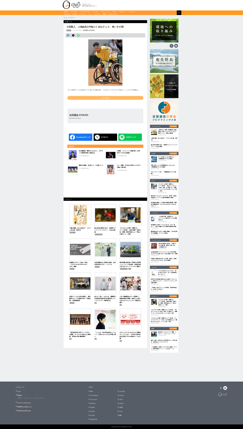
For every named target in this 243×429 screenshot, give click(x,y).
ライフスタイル (85, 11)
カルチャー (122, 11)
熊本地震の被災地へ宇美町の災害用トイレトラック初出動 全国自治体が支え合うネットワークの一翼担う (130, 264)
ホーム (19, 391)
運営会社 (19, 395)
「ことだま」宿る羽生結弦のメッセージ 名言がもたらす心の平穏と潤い (105, 334)
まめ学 (75, 14)
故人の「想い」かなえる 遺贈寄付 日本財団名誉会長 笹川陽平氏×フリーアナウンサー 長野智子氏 (105, 298)
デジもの (82, 14)
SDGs (66, 11)
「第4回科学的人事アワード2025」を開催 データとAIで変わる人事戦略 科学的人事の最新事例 (80, 334)
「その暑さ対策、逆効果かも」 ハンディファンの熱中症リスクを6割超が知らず (167, 218)
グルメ (114, 11)
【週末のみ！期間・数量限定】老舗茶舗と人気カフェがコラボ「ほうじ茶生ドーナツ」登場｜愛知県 (167, 131)
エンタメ (96, 11)
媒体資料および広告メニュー (24, 406)
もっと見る (173, 126)
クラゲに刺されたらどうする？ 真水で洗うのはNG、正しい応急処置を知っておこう (167, 272)
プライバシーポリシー (39, 398)
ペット (90, 14)
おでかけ (67, 14)
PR (95, 302)
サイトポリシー (28, 398)
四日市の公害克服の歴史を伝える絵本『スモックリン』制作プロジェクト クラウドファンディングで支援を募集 (164, 280)
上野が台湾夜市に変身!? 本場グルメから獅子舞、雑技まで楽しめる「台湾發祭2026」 (167, 245)
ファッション (105, 11)
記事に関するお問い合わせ (24, 410)
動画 (104, 14)
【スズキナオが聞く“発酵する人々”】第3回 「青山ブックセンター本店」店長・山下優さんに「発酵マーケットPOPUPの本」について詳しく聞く (167, 187)
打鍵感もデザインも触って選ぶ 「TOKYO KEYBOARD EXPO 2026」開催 (79, 264)
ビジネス (97, 14)
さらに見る (105, 98)
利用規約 (19, 398)
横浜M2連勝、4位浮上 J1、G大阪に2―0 (91, 165)
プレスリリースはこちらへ (24, 402)
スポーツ (132, 11)
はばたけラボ (113, 14)
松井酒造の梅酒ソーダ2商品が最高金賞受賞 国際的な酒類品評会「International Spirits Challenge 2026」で (164, 204)
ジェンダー (74, 11)
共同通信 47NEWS (89, 30)
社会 (130, 268)
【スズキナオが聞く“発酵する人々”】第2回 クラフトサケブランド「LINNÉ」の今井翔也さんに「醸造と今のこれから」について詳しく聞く (164, 319)
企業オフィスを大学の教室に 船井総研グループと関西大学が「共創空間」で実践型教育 (80, 298)
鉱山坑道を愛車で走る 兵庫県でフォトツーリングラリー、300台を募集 (105, 230)
